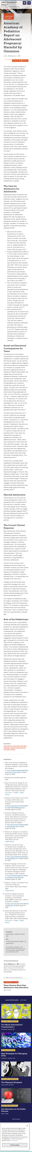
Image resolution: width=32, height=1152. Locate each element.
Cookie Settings (14, 1145)
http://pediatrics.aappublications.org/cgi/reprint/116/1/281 (16, 771)
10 (8, 605)
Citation (15, 60)
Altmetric (25, 60)
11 (21, 595)
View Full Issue (16, 1119)
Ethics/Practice (8, 746)
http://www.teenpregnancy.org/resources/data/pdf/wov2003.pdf (16, 876)
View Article (8, 792)
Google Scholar (9, 841)
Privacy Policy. (14, 1140)
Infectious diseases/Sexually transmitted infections (15, 748)
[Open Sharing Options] (30, 1150)
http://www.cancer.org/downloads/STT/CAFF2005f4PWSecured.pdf (16, 806)
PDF (20, 60)
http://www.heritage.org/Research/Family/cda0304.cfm (16, 857)
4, (23, 280)
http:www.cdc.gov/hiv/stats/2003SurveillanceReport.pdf (16, 825)
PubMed (15, 792)
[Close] (27, 1126)
